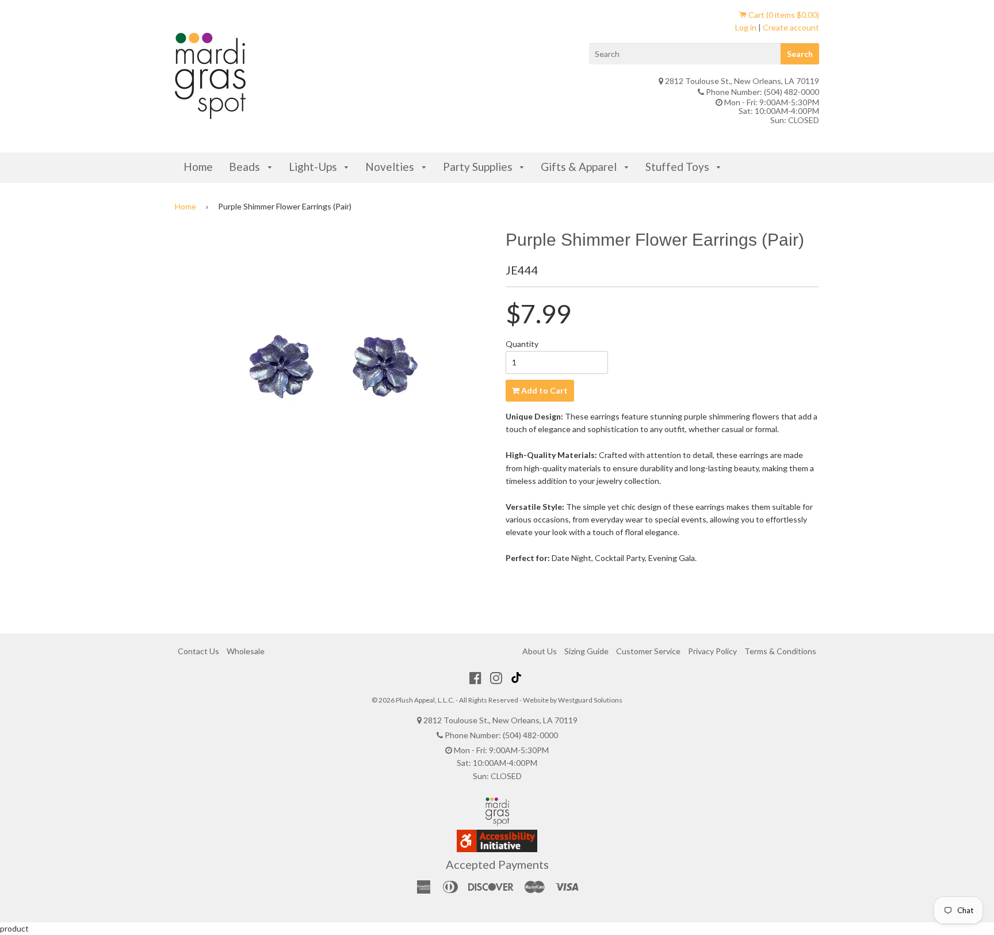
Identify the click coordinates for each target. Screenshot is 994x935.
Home (198, 166)
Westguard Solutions (590, 700)
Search (800, 54)
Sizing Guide (586, 651)
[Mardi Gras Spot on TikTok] (517, 678)
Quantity (522, 344)
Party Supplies (479, 166)
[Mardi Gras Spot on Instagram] (496, 678)
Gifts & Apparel (580, 166)
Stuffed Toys (678, 166)
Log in (745, 27)
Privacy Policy (712, 651)
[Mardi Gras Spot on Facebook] (475, 678)
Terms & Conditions (780, 651)
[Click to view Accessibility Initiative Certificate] (497, 849)
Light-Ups (314, 166)
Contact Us (198, 651)
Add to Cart (543, 390)
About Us (539, 651)
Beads (245, 166)
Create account (791, 27)
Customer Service (648, 651)
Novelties (390, 166)
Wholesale (246, 651)
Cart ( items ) (783, 15)
